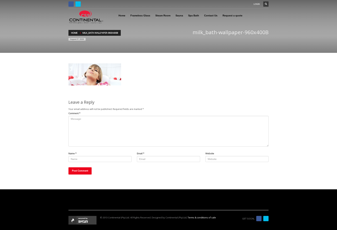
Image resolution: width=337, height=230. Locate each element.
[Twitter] (78, 4)
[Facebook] (71, 4)
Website (209, 153)
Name (72, 153)
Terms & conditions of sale (202, 217)
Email (140, 153)
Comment (74, 113)
